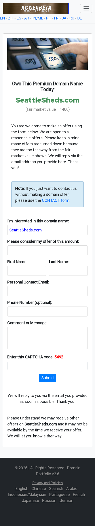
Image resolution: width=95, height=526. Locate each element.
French (79, 494)
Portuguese (59, 494)
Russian (49, 500)
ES (19, 18)
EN (2, 18)
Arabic (71, 488)
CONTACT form (55, 200)
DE (79, 18)
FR (56, 18)
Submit (47, 377)
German (66, 500)
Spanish (56, 488)
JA (64, 18)
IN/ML (37, 18)
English (21, 488)
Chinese (38, 488)
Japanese (30, 500)
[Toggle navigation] (86, 8)
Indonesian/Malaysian (27, 494)
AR (26, 18)
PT (48, 18)
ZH (10, 18)
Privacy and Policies (47, 483)
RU (71, 18)
